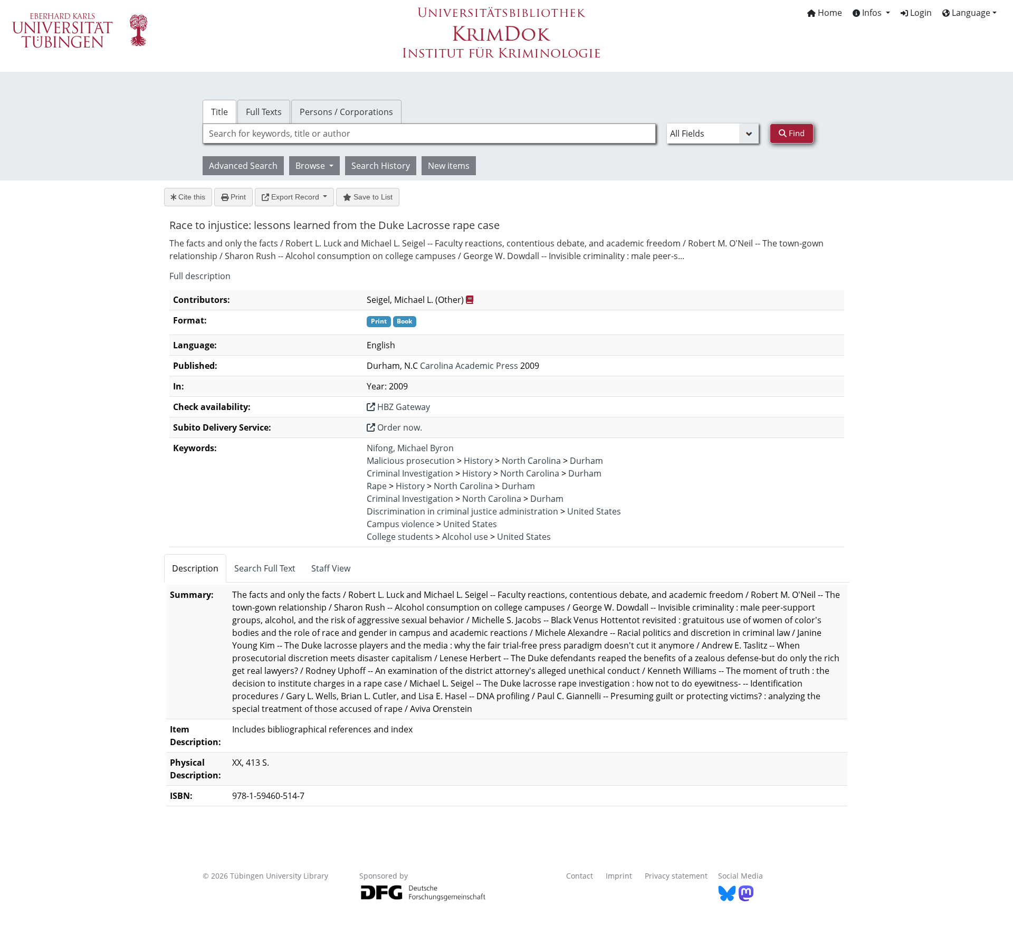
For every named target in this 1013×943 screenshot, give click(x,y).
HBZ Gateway (402, 407)
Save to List (372, 197)
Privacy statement (676, 876)
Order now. (398, 427)
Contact (579, 876)
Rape (377, 486)
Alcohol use (465, 536)
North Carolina (531, 460)
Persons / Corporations (346, 112)
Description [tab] (195, 568)
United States (594, 511)
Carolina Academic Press (469, 366)
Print (237, 197)
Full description (200, 276)
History (478, 460)
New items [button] (449, 166)
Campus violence (400, 524)
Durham (586, 460)
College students (400, 536)
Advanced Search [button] (243, 166)
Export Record (295, 197)
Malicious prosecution (411, 460)
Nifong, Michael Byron (410, 448)
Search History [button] (380, 166)
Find (796, 133)
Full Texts (264, 112)
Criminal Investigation (410, 473)
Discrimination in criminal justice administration (462, 511)
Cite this (190, 197)
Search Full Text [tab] (264, 568)
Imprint (619, 876)
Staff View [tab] (330, 568)
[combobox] (429, 133)
